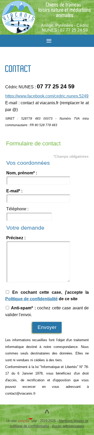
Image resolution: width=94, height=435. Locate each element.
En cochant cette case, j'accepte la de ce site (47, 295)
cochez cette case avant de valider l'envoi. (47, 311)
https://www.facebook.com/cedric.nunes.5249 (47, 96)
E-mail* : (14, 191)
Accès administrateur (68, 426)
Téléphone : (17, 209)
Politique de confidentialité (31, 299)
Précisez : (16, 238)
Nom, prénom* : (21, 173)
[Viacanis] (18, 17)
